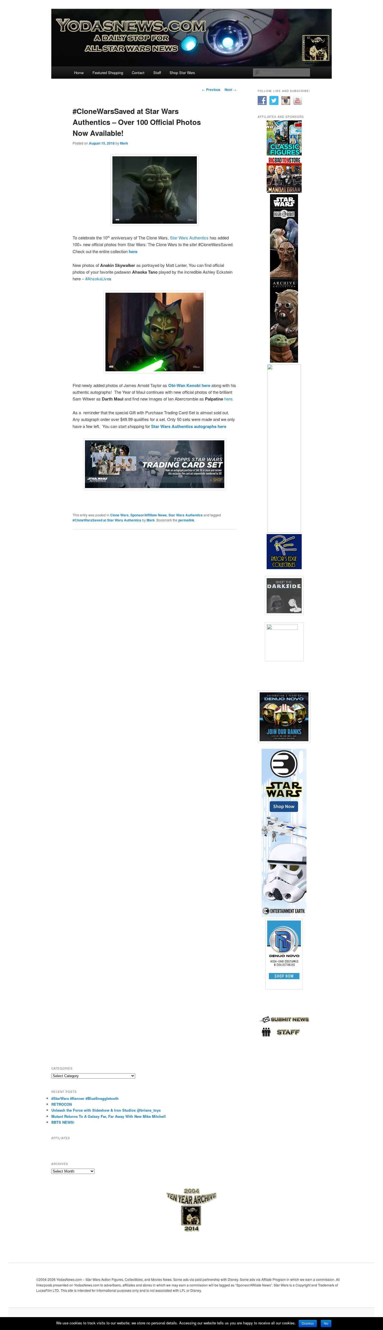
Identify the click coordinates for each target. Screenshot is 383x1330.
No (326, 1324)
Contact (138, 72)
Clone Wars (119, 515)
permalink (186, 520)
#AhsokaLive (97, 278)
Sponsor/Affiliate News (148, 515)
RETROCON (61, 1104)
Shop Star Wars (182, 72)
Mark (124, 143)
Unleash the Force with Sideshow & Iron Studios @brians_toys (106, 1110)
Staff (157, 72)
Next (230, 89)
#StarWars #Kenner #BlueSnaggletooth (85, 1098)
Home (79, 72)
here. (229, 399)
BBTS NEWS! (62, 1122)
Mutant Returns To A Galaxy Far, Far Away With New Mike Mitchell (108, 1116)
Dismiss (308, 1324)
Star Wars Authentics (189, 238)
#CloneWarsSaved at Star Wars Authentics (107, 520)
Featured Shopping (108, 72)
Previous (211, 89)
